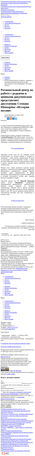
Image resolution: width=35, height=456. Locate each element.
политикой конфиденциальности (12, 398)
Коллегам (7, 49)
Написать (4, 248)
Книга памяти (8, 53)
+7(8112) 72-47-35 (12, 327)
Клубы (6, 48)
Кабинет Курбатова (10, 46)
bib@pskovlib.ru (10, 329)
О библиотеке (8, 21)
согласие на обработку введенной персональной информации (16, 393)
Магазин (7, 51)
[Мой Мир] (13, 119)
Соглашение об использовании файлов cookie (15, 343)
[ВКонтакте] (8, 119)
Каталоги (7, 28)
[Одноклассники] (11, 119)
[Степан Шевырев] (17, 148)
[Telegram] (16, 119)
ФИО (2, 383)
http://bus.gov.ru (5, 356)
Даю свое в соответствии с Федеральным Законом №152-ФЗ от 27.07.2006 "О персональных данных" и (17, 395)
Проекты (7, 44)
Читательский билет (7, 388)
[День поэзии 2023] (17, 200)
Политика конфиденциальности (11, 346)
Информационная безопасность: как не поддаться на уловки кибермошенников (14, 270)
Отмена (8, 405)
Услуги (6, 25)
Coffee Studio (11, 374)
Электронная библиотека (12, 23)
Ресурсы (7, 26)
